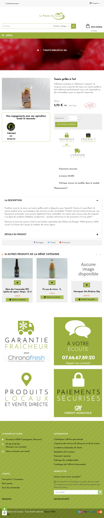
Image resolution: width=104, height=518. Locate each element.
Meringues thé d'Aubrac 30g (87, 292)
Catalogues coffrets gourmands (68, 439)
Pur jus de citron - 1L (51, 289)
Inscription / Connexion (12, 479)
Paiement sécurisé (62, 456)
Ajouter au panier (66, 124)
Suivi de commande (11, 488)
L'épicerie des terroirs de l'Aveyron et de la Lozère (77, 444)
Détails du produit (16, 234)
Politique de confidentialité (66, 460)
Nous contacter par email (17, 451)
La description (13, 200)
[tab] (52, 200)
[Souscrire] (100, 492)
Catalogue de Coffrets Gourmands (70, 464)
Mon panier (7, 484)
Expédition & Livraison (64, 452)
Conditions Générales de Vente (68, 448)
